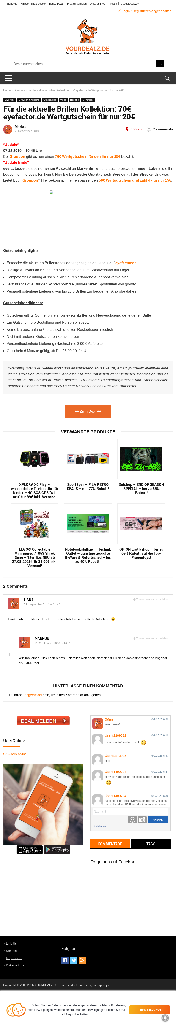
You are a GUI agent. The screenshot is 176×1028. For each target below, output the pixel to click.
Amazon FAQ (97, 3)
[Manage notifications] (165, 1018)
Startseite (12, 3)
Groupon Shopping (29, 99)
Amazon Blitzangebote (33, 3)
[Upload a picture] (142, 819)
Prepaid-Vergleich (77, 3)
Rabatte (74, 99)
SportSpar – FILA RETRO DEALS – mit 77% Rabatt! (88, 486)
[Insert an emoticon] (132, 819)
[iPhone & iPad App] (29, 847)
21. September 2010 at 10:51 (53, 643)
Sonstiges (88, 99)
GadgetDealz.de (130, 3)
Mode (63, 99)
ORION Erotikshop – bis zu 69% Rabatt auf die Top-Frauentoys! (141, 553)
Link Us (11, 943)
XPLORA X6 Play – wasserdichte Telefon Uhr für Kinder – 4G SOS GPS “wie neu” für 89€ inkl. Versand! (34, 490)
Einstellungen (100, 826)
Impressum (14, 958)
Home (7, 90)
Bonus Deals (56, 3)
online (15, 754)
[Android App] (57, 847)
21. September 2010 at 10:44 (42, 604)
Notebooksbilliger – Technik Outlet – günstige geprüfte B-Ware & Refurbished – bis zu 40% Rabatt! (88, 555)
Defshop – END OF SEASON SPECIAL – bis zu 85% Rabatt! (141, 488)
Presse (113, 3)
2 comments (163, 129)
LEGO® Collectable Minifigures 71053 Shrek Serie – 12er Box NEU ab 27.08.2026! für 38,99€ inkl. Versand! (35, 557)
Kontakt (11, 951)
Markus (21, 127)
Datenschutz (15, 965)
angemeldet (33, 695)
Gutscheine (49, 99)
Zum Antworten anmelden (152, 599)
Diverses (19, 90)
